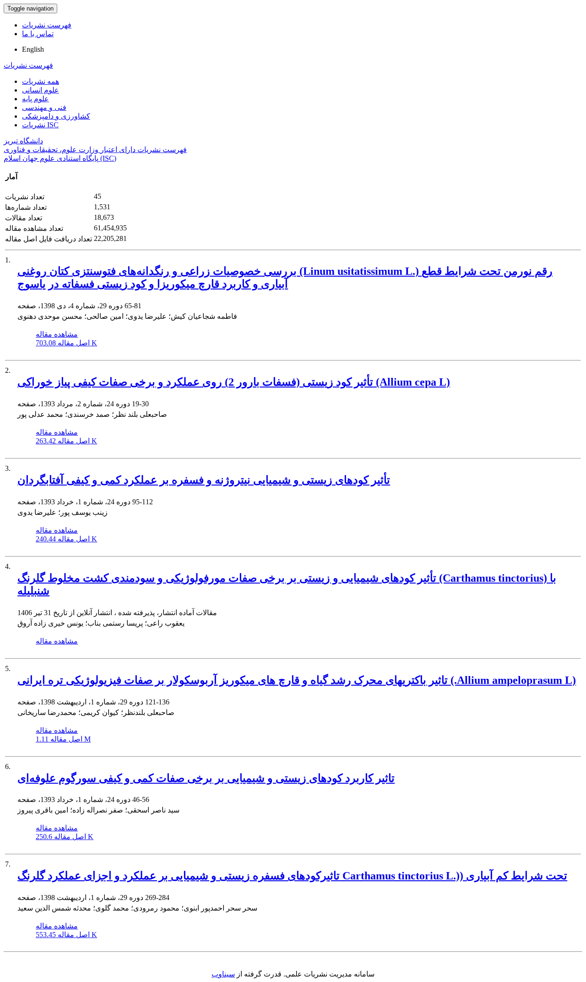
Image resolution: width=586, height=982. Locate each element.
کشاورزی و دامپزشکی (56, 116)
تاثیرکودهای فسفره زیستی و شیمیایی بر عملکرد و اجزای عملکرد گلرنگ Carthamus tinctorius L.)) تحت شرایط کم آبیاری (292, 876)
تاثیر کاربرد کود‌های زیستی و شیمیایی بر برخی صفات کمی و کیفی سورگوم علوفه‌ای (206, 778)
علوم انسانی (40, 90)
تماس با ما (38, 34)
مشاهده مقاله (57, 334)
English (33, 49)
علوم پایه (35, 99)
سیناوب (223, 974)
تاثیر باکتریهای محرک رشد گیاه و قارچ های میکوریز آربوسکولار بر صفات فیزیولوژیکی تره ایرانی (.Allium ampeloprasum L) (296, 680)
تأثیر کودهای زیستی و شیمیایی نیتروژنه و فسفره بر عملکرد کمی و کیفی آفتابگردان (203, 480)
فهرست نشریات (46, 25)
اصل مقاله (66, 343)
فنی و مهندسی (44, 107)
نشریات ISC (40, 125)
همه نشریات (40, 81)
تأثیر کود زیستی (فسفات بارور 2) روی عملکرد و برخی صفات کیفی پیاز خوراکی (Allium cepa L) (233, 382)
